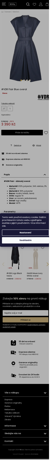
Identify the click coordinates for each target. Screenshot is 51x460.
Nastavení (25, 232)
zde (4, 225)
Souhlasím (25, 240)
